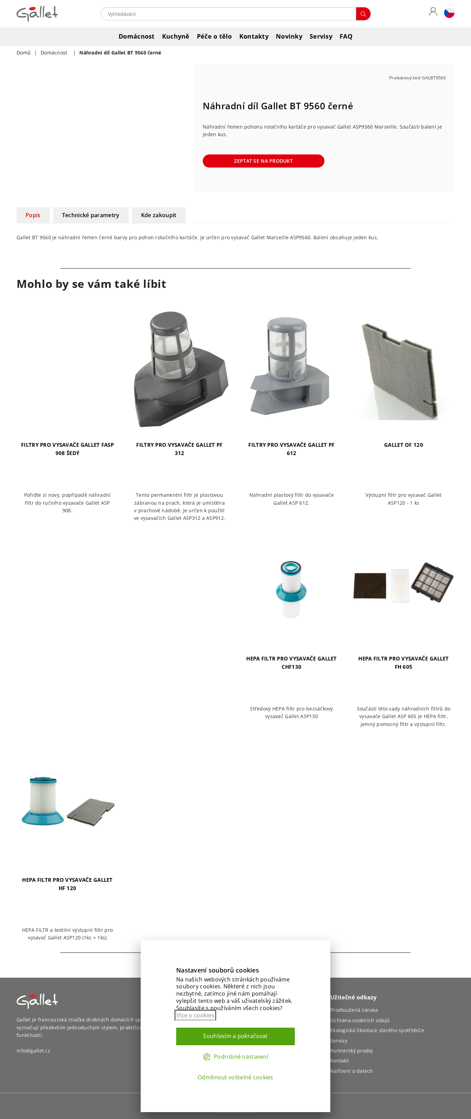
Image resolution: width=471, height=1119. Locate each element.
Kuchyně (176, 36)
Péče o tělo (214, 36)
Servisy (321, 36)
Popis (33, 215)
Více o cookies (195, 1015)
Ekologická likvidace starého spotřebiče (377, 1030)
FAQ (346, 36)
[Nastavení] (447, 14)
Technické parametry (91, 215)
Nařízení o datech (351, 1071)
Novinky (289, 36)
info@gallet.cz (33, 1050)
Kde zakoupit (159, 215)
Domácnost (137, 36)
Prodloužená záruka (354, 1010)
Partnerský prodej (351, 1050)
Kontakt (339, 1060)
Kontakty (254, 36)
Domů (24, 52)
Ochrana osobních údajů (360, 1020)
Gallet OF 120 (403, 444)
